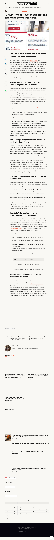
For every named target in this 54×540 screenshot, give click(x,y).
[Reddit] (6, 80)
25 (20, 513)
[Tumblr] (6, 76)
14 (39, 509)
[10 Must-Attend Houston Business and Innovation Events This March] (27, 35)
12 (26, 509)
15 (46, 509)
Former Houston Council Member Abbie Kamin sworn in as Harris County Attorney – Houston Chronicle (15, 375)
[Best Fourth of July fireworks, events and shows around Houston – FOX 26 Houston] (38, 365)
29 (46, 513)
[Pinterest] (6, 66)
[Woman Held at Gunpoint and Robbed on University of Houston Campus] (8, 462)
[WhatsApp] (6, 90)
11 (20, 509)
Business (24, 11)
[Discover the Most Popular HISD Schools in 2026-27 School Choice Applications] (15, 388)
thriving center (34, 60)
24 (14, 513)
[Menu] (5, 3)
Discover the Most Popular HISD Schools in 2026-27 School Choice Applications (14, 398)
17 (14, 511)
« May (6, 518)
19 (26, 511)
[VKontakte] (6, 83)
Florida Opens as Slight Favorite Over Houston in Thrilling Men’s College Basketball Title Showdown (16, 338)
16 (7, 511)
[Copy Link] (6, 73)
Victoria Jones (11, 11)
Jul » (8, 518)
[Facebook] (6, 56)
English (8, 477)
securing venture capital (16, 228)
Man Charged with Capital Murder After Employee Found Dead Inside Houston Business (29, 469)
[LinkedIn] (6, 63)
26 (27, 513)
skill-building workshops (36, 284)
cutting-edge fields (39, 107)
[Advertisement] (27, 422)
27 (33, 513)
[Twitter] (6, 60)
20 (33, 511)
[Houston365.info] (27, 3)
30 (7, 515)
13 (33, 509)
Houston (13, 328)
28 (39, 513)
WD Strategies (21, 531)
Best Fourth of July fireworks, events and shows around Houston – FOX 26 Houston (38, 375)
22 (46, 511)
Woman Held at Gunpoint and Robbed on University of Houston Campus (30, 460)
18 (20, 511)
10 (14, 509)
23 (7, 513)
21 (39, 511)
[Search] (48, 3)
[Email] (6, 70)
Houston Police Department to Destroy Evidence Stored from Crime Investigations (38, 338)
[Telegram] (6, 86)
